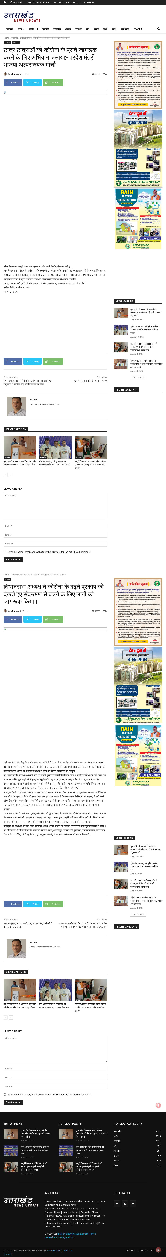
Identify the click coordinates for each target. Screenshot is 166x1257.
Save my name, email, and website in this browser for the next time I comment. (49, 551)
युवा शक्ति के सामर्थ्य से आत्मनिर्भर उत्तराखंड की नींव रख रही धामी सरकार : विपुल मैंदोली (145, 312)
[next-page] (11, 475)
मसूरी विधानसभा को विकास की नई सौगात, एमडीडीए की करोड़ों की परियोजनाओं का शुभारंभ (90, 464)
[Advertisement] (55, 233)
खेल (87, 28)
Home (6, 37)
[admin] (6, 74)
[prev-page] (6, 475)
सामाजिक (57, 28)
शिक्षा (105, 28)
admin (13, 74)
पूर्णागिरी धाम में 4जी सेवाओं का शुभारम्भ (90, 380)
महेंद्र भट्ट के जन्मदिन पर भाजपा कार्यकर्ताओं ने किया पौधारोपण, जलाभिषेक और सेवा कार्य (146, 363)
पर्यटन (96, 28)
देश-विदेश (125, 28)
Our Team (58, 2)
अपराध (68, 28)
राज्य (20, 28)
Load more (137, 377)
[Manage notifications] (158, 1249)
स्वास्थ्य (78, 28)
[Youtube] (133, 1203)
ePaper (137, 28)
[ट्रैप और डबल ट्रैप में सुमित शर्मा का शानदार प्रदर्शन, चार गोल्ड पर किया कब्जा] (55, 447)
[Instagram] (125, 1203)
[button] (158, 29)
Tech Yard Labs (53, 1250)
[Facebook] (117, 1203)
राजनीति (45, 28)
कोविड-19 (33, 28)
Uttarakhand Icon (73, 2)
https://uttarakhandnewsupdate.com (45, 404)
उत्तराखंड (9, 28)
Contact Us (89, 2)
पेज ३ (114, 28)
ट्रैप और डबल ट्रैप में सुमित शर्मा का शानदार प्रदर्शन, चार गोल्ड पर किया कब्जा (144, 329)
